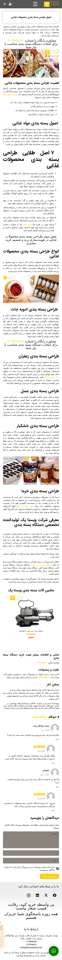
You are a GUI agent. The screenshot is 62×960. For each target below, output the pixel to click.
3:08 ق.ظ (41, 751)
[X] (46, 895)
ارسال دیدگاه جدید (43, 717)
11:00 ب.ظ (45, 775)
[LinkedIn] (37, 895)
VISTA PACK (44, 677)
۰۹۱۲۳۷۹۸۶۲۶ (15, 40)
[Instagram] (28, 895)
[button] (54, 951)
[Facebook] (54, 895)
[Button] (10, 4)
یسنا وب (19, 955)
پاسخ (57, 739)
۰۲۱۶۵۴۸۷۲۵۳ (31, 941)
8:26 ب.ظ (45, 730)
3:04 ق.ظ (41, 798)
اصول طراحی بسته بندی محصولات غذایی (31, 17)
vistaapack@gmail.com (31, 947)
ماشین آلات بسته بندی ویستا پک (31, 590)
